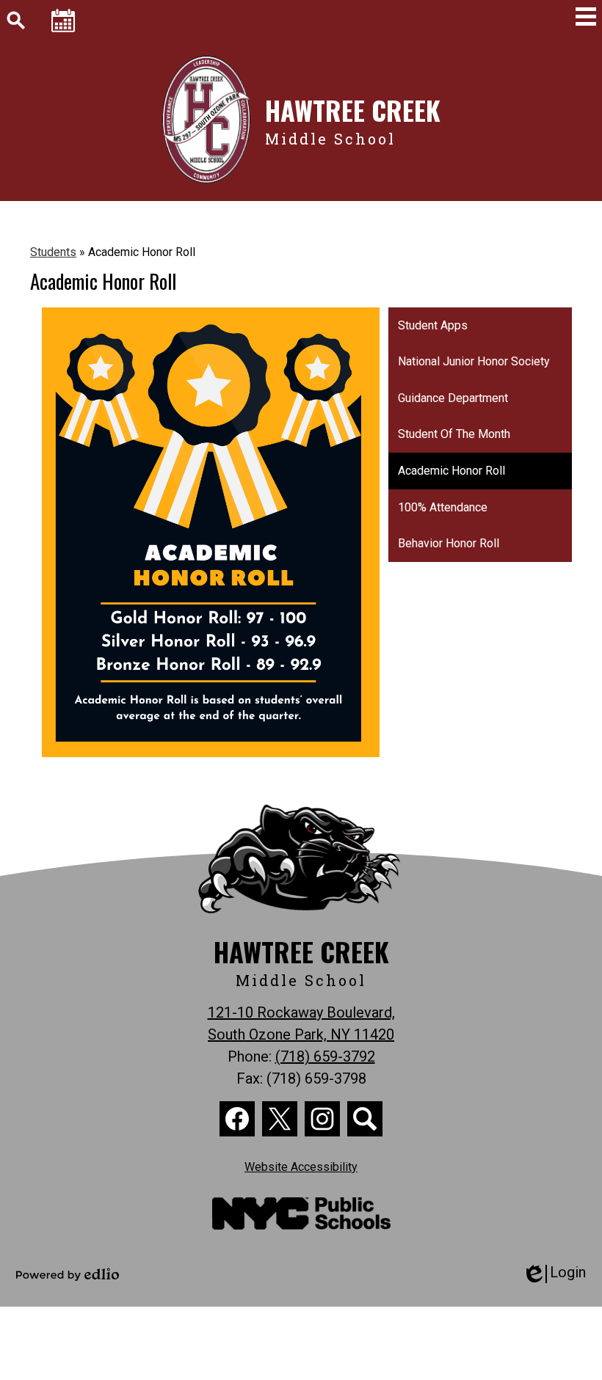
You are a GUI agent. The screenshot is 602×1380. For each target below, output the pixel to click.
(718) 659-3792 (325, 1056)
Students (53, 252)
